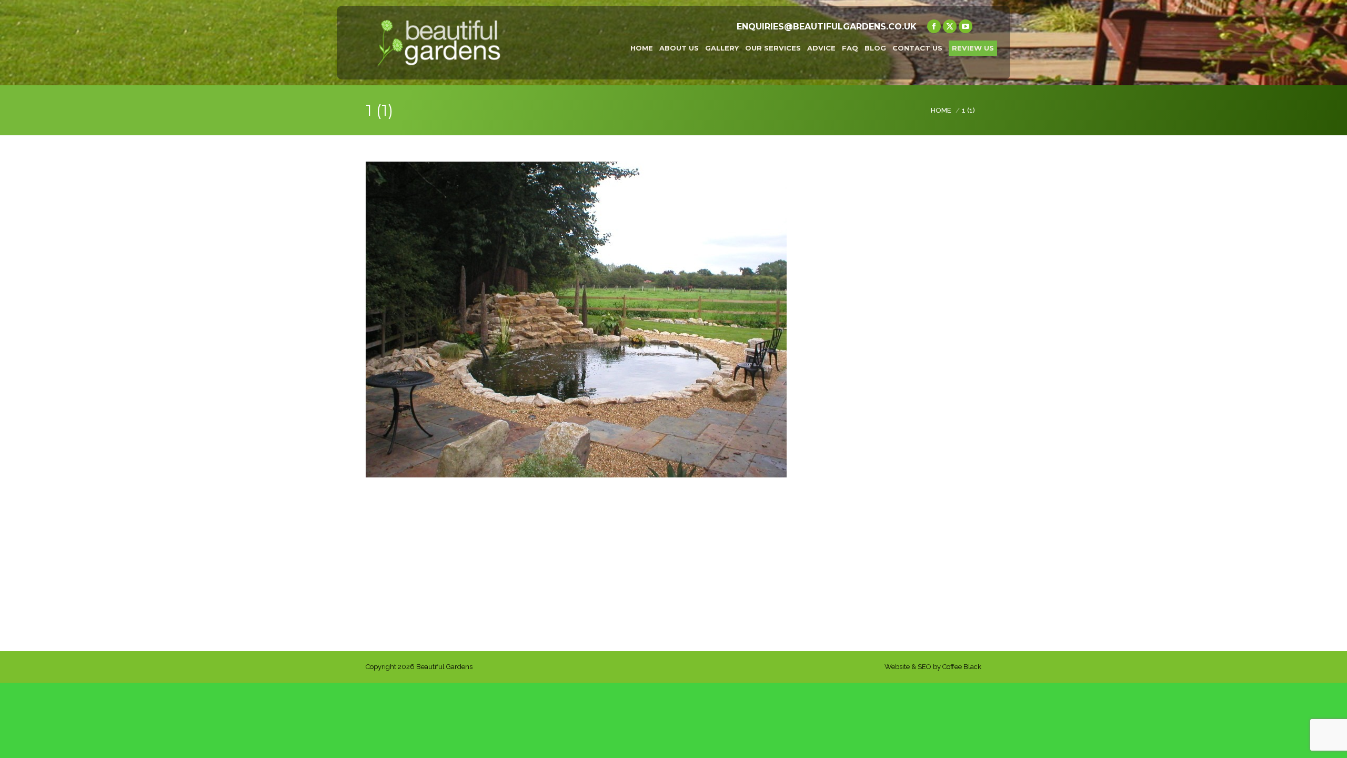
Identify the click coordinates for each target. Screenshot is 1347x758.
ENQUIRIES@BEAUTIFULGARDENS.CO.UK (827, 27)
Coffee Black (961, 667)
